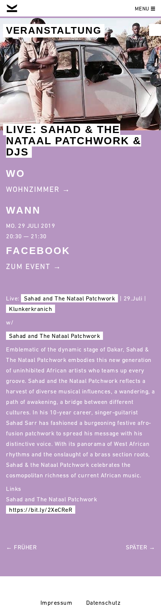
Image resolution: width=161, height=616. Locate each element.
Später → (140, 547)
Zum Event (28, 266)
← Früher (21, 547)
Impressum (56, 602)
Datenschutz (103, 602)
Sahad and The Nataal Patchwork (69, 298)
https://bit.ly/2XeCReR (40, 509)
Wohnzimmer (33, 189)
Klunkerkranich (30, 308)
